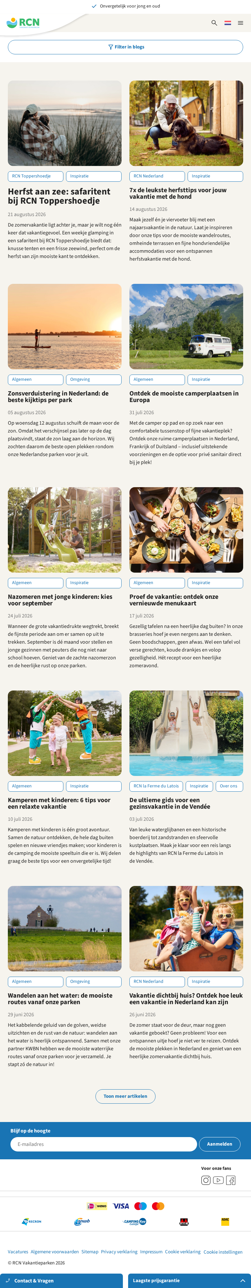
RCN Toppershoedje (31, 176)
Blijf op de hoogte (30, 1130)
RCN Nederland (148, 176)
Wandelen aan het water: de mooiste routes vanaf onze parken (60, 999)
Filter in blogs (129, 47)
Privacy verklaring (119, 1251)
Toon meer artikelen (125, 1096)
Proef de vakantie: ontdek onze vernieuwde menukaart (173, 600)
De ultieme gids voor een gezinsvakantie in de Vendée (169, 803)
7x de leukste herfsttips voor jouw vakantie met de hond (178, 193)
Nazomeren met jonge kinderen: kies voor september (60, 600)
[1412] (218, 1180)
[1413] (205, 1180)
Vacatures (18, 1251)
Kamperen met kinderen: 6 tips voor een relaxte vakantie (59, 803)
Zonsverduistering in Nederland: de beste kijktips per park (58, 397)
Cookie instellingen (223, 1252)
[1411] (230, 1180)
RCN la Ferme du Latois (156, 786)
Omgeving (80, 379)
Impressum (151, 1251)
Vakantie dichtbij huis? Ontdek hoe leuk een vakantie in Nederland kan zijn (186, 999)
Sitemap (89, 1251)
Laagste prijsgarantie (156, 1280)
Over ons (228, 786)
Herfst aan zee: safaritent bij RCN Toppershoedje (59, 196)
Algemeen (22, 379)
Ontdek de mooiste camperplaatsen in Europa (184, 397)
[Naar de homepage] (23, 23)
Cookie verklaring (183, 1251)
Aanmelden (219, 1144)
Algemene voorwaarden (55, 1251)
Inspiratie (79, 176)
